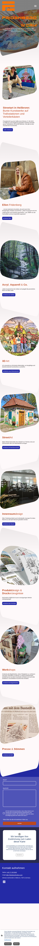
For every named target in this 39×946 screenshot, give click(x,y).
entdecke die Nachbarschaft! (11, 447)
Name (5, 780)
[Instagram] (4, 882)
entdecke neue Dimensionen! (11, 371)
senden (20, 823)
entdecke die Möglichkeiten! (10, 682)
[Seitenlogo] (8, 6)
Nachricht (5, 788)
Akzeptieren (19, 855)
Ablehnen (16, 943)
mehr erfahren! (8, 129)
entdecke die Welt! (8, 755)
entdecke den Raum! (8, 524)
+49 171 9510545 (12, 872)
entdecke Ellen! (7, 218)
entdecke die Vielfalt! (9, 294)
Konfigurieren (7, 940)
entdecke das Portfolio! (9, 603)
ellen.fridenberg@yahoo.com (14, 875)
